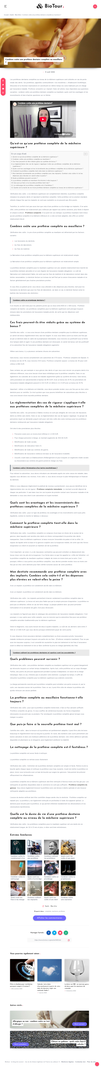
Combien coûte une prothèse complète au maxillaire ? (32, 159)
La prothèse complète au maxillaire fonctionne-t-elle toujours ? (35, 180)
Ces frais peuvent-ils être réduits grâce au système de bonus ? (35, 161)
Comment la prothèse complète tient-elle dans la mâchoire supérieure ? (38, 171)
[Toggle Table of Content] (84, 154)
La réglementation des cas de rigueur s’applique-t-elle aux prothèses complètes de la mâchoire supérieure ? (46, 165)
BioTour (52, 6)
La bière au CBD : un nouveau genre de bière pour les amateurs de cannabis (77, 986)
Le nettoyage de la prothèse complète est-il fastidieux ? (33, 185)
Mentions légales (67, 1062)
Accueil (6, 15)
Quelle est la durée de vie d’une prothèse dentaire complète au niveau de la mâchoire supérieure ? (48, 188)
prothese (62, 911)
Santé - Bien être (15, 15)
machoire (55, 911)
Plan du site (91, 1062)
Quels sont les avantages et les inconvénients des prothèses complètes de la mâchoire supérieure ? (48, 169)
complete (48, 911)
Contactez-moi (80, 1062)
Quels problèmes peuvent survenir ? (25, 178)
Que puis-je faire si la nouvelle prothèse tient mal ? (32, 183)
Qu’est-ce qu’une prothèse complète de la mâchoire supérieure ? (35, 157)
